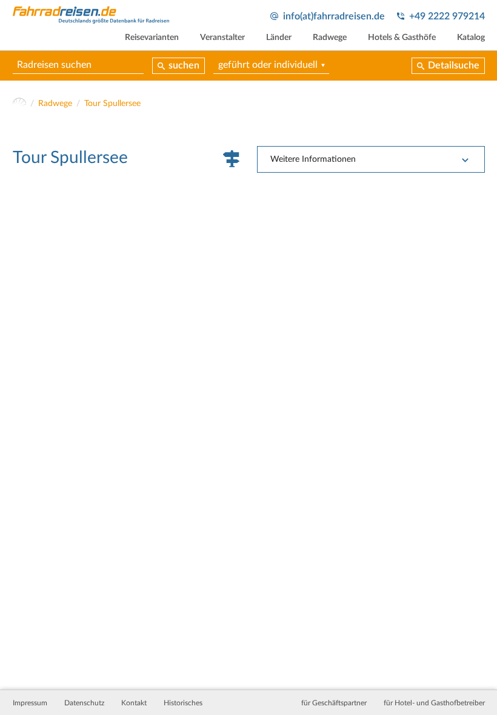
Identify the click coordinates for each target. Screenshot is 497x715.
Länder (279, 37)
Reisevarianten (152, 37)
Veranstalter (222, 37)
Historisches (183, 703)
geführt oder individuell (268, 65)
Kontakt (134, 703)
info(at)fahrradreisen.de (334, 16)
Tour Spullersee (112, 103)
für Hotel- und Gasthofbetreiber (434, 703)
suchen (183, 65)
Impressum (30, 703)
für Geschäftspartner (334, 703)
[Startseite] (20, 104)
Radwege (330, 37)
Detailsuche (453, 65)
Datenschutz (84, 703)
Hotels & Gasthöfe (402, 37)
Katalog (471, 37)
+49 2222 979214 (447, 16)
